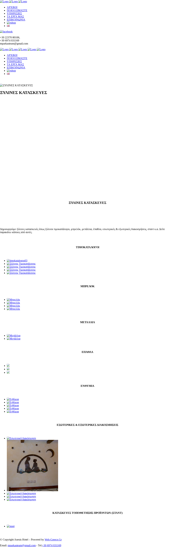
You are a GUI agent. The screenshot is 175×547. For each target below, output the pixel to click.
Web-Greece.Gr (53, 539)
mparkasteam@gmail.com (22, 545)
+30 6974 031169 (51, 545)
